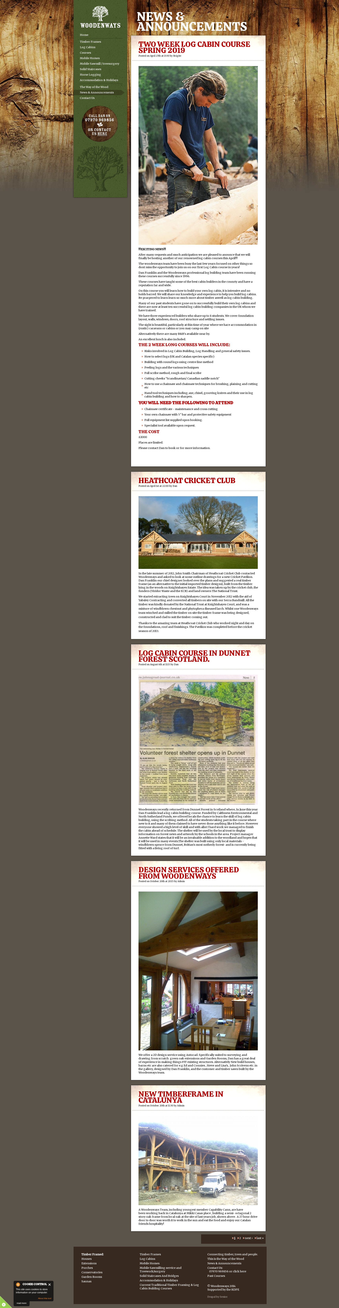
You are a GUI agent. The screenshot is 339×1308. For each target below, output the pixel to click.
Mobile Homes (90, 58)
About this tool (44, 1298)
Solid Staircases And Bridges (159, 1276)
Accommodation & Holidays (99, 80)
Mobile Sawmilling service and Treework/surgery (160, 1269)
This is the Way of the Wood (225, 1259)
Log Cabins (87, 47)
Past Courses (216, 1276)
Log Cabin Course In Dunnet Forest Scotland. (194, 656)
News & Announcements (97, 92)
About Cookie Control (18, 1284)
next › (249, 1238)
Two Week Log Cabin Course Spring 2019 (194, 47)
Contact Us (87, 98)
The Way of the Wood (94, 87)
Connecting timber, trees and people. (232, 1254)
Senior (224, 1296)
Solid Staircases (90, 69)
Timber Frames (90, 41)
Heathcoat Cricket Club (187, 480)
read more (21, 1303)
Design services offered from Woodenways (189, 873)
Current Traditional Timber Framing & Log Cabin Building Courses (169, 1286)
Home (84, 35)
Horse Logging (90, 74)
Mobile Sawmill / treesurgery (99, 63)
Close (49, 1284)
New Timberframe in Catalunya (181, 1097)
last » (260, 1238)
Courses (85, 52)
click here (239, 1271)
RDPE (235, 1289)
